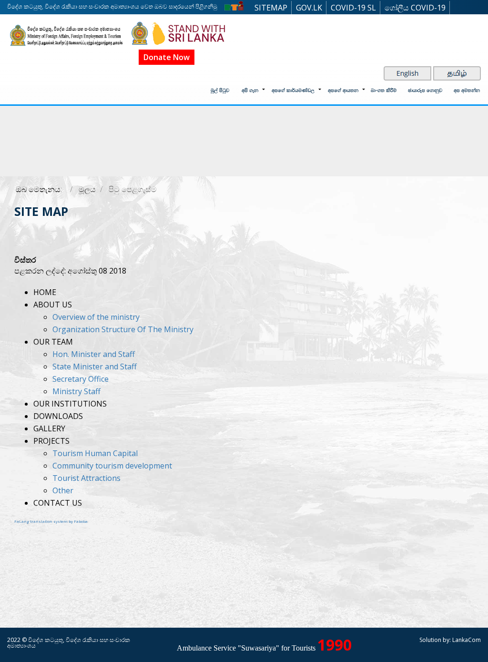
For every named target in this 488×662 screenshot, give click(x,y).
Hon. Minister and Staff (93, 354)
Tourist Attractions (86, 478)
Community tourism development (112, 465)
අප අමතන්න (467, 90)
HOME (44, 292)
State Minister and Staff (94, 366)
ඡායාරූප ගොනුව (425, 90)
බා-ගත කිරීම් (383, 90)
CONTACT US (57, 503)
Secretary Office (80, 379)
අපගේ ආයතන (343, 90)
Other (62, 490)
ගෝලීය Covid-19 (415, 7)
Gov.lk (309, 7)
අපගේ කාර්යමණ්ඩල (293, 90)
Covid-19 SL (353, 7)
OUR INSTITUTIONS (70, 403)
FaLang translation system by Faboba (51, 521)
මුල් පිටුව (220, 90)
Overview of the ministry (96, 317)
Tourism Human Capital (95, 453)
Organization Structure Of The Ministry (122, 329)
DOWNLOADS (58, 416)
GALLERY (49, 428)
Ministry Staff (76, 391)
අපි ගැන (250, 90)
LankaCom (466, 640)
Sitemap (270, 7)
